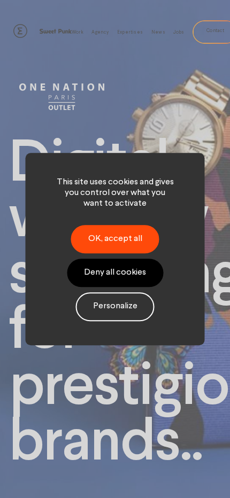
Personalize (115, 306)
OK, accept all (115, 239)
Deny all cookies (115, 272)
